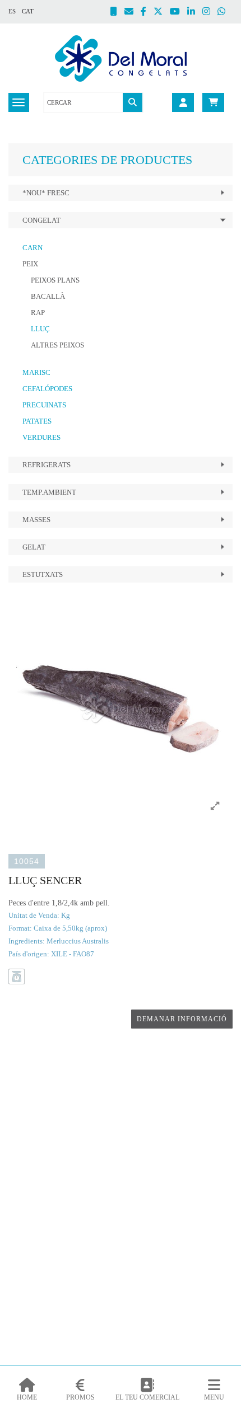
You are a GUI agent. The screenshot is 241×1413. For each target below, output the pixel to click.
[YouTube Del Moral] (178, 12)
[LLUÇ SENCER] (120, 708)
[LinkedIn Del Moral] (194, 12)
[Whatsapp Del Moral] (225, 12)
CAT (28, 11)
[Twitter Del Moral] (162, 12)
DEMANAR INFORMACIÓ (182, 1019)
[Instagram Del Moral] (209, 12)
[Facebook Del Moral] (147, 12)
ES (12, 11)
